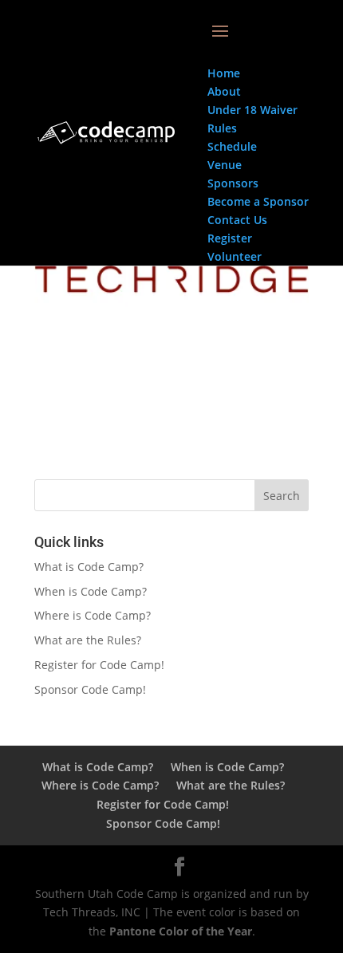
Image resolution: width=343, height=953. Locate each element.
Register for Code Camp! (99, 664)
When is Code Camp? (90, 591)
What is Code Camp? (89, 566)
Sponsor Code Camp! (90, 689)
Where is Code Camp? (92, 615)
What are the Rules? (87, 640)
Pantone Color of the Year (180, 931)
